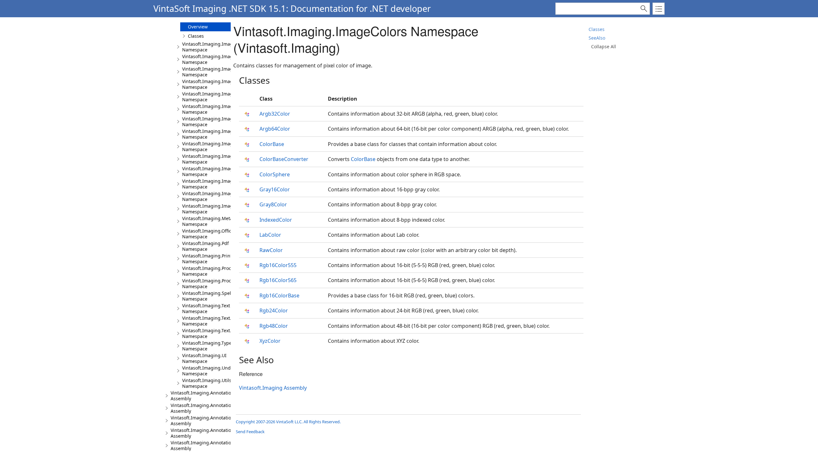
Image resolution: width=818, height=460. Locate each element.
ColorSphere (274, 174)
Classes (597, 29)
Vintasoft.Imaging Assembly (273, 387)
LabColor (270, 234)
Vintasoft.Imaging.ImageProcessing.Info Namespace (225, 184)
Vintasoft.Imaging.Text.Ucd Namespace (211, 333)
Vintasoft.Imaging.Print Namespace (207, 258)
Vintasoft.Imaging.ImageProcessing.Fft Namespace (224, 97)
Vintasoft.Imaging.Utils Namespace (206, 383)
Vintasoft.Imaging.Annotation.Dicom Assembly (210, 408)
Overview (198, 27)
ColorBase (271, 144)
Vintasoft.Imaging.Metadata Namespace (212, 221)
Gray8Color (273, 204)
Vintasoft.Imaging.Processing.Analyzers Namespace (224, 283)
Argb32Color (274, 113)
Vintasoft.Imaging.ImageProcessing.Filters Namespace (227, 171)
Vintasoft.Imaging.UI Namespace (204, 358)
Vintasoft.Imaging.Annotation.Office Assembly (209, 445)
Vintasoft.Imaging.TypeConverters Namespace (218, 346)
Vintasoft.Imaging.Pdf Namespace (205, 246)
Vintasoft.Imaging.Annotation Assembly (202, 396)
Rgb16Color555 (278, 265)
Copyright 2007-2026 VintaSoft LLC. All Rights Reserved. (288, 422)
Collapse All (603, 46)
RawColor (271, 250)
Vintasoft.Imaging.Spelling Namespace (210, 296)
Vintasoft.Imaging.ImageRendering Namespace (220, 209)
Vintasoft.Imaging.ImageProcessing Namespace (220, 47)
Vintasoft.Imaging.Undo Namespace (207, 371)
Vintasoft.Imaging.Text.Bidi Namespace (211, 321)
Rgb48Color (273, 325)
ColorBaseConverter (283, 159)
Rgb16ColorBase (279, 295)
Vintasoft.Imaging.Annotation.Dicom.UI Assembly (213, 420)
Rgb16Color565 (278, 280)
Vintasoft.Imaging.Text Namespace (206, 308)
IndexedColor (275, 219)
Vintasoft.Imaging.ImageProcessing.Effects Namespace (228, 84)
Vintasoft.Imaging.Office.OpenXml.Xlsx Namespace (223, 234)
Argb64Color (274, 128)
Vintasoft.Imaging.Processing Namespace (213, 271)
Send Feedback (250, 431)
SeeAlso (597, 38)
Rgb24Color (273, 310)
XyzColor (270, 340)
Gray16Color (274, 189)
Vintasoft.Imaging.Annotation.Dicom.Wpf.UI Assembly (217, 433)
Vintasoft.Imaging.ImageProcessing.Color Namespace (226, 59)
